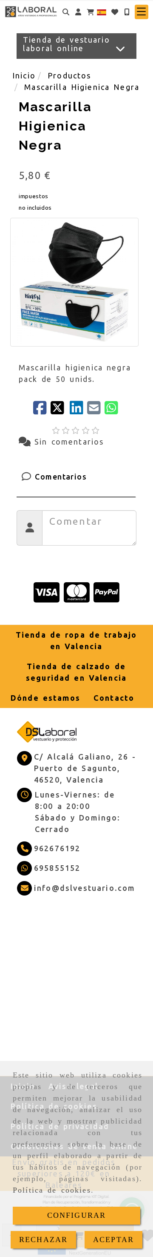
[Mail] (96, 410)
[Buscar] (66, 11)
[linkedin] (78, 410)
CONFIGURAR (76, 1215)
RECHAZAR (43, 1239)
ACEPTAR (113, 1239)
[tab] (76, 476)
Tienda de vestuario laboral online (66, 43)
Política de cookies (52, 1190)
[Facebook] (42, 410)
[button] (78, 11)
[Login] (114, 11)
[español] (101, 11)
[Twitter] (60, 410)
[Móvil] (126, 11)
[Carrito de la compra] (90, 11)
